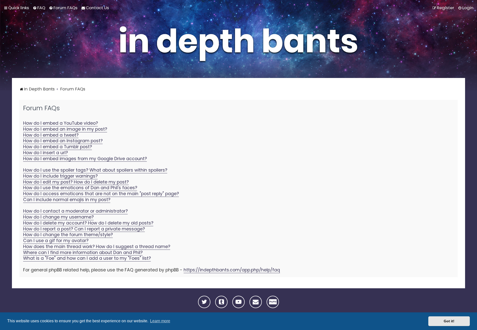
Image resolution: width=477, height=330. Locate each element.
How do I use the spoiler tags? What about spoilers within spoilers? (95, 170)
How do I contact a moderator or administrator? (75, 211)
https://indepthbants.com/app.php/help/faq (232, 270)
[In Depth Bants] (238, 45)
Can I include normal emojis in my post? (66, 200)
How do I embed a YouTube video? (60, 123)
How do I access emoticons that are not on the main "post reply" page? (101, 194)
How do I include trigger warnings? (60, 176)
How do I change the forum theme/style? (68, 235)
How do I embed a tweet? (51, 135)
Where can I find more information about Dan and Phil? (83, 253)
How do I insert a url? (45, 153)
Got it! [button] (449, 321)
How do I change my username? (58, 217)
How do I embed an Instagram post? (63, 141)
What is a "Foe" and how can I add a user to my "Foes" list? (87, 258)
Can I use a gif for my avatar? (55, 241)
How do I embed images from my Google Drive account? (85, 159)
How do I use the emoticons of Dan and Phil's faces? (80, 188)
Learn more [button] (160, 321)
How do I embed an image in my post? (65, 129)
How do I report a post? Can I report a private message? (84, 229)
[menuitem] (39, 7)
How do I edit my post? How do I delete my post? (76, 182)
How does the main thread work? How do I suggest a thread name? (96, 247)
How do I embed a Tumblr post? (57, 147)
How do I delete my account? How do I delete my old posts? (88, 223)
